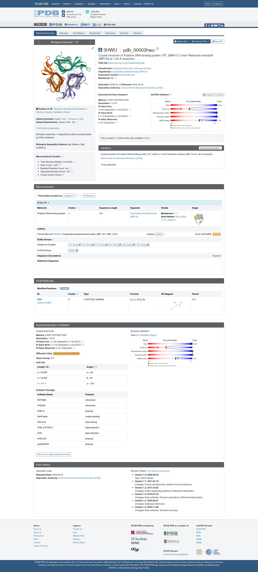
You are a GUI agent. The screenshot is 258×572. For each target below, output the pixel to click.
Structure (63, 33)
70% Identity (100, 245)
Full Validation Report (146, 335)
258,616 (70, 11)
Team (36, 539)
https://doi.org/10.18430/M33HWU (66, 353)
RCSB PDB (41, 4)
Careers (137, 3)
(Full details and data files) (158, 470)
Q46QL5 (57, 234)
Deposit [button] (56, 3)
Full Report (219, 95)
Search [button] (67, 3)
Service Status (79, 542)
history (147, 138)
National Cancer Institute (176, 562)
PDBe (198, 532)
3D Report (209, 95)
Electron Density (44, 112)
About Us (37, 529)
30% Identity (73, 245)
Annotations (78, 33)
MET (194, 299)
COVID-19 (148, 3)
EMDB (199, 542)
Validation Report (61, 112)
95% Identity (127, 245)
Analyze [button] (92, 3)
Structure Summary (45, 33)
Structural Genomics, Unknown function (132, 68)
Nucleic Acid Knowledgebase (176, 554)
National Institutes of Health (107, 565)
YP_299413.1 (170, 219)
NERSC (112, 567)
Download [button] (105, 3)
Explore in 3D (76, 118)
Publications (39, 535)
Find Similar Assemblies (47, 128)
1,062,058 (94, 11)
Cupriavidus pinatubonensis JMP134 (129, 71)
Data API (218, 41)
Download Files (201, 41)
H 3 (52, 358)
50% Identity (87, 245)
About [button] (127, 3)
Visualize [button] (79, 3)
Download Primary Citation (210, 148)
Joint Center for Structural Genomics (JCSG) (142, 87)
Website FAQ (78, 535)
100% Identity (141, 245)
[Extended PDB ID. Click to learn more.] (157, 48)
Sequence (110, 33)
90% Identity (114, 245)
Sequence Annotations (75, 108)
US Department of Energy (132, 562)
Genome (124, 33)
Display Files (182, 41)
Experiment (94, 33)
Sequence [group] (69, 195)
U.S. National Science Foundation (89, 562)
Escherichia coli (127, 74)
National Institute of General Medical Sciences (70, 565)
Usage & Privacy (41, 545)
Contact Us (77, 529)
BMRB (199, 539)
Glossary (76, 539)
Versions (137, 33)
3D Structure (89, 195)
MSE (39, 299)
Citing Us (37, 532)
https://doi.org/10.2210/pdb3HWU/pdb (126, 62)
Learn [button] (117, 3)
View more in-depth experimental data (53, 454)
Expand (217, 255)
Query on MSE (44, 302)
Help (207, 3)
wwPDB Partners (204, 525)
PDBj (198, 535)
